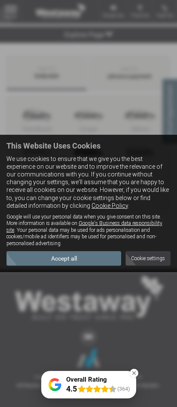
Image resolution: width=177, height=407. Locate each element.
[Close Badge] (134, 373)
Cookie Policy (110, 205)
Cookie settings (148, 258)
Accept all (64, 258)
